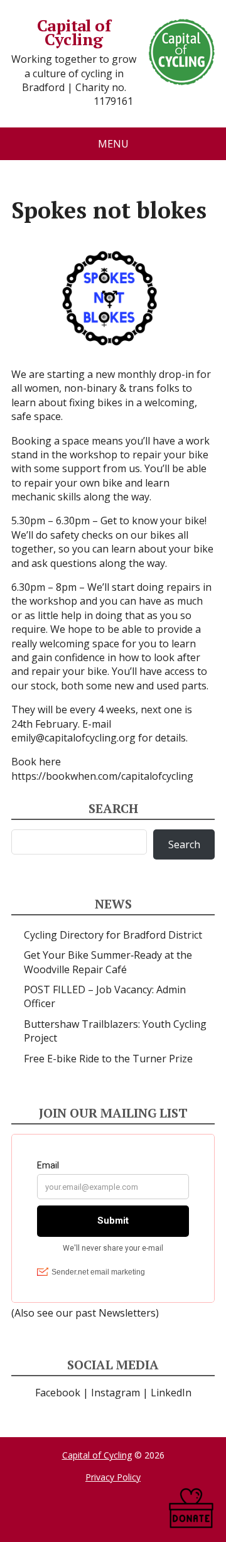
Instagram (115, 1392)
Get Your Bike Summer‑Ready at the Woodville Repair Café (108, 962)
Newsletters (127, 1313)
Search (184, 844)
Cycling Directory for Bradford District (113, 935)
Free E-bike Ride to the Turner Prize (108, 1058)
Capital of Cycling (74, 32)
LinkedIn (171, 1392)
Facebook (57, 1392)
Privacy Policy (113, 1477)
